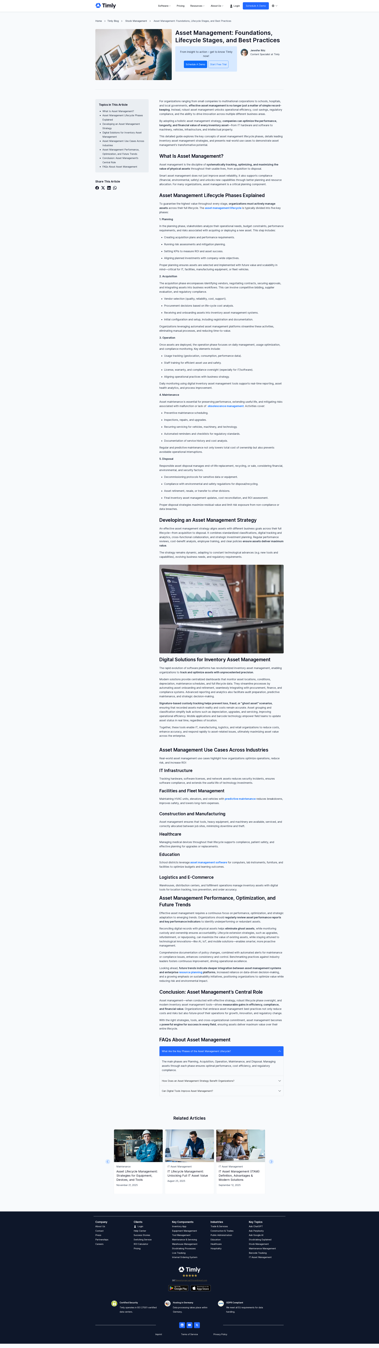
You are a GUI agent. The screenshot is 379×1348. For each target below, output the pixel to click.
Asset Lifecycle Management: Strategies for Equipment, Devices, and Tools (137, 1176)
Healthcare (216, 1244)
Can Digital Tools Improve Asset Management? (187, 1090)
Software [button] (163, 5)
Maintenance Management (262, 1248)
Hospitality (216, 1248)
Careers (99, 1244)
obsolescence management (226, 406)
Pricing (180, 5)
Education (216, 1239)
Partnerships (101, 1239)
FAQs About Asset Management (119, 166)
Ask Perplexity (256, 1230)
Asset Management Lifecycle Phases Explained (122, 117)
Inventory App (179, 1226)
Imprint (158, 1334)
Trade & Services (219, 1226)
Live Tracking (179, 1252)
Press (98, 1235)
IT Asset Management (260, 1257)
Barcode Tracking (258, 1252)
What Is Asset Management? (118, 111)
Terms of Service (189, 1334)
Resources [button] (196, 5)
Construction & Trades (222, 1230)
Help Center (140, 1230)
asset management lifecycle (223, 207)
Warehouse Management (184, 1244)
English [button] (276, 6)
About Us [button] (216, 5)
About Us (100, 1226)
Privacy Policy (220, 1334)
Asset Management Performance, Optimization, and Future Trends (120, 151)
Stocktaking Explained (260, 1239)
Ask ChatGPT (256, 1226)
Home (98, 20)
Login (236, 5)
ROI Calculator (141, 1244)
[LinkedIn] (109, 188)
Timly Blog (113, 20)
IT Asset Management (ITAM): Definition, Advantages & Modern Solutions (239, 1176)
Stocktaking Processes (184, 1248)
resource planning (190, 972)
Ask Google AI (256, 1235)
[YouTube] (189, 1325)
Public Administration (221, 1235)
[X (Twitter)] (103, 188)
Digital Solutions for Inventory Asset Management (122, 134)
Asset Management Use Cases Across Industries (123, 143)
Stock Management (136, 20)
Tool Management (181, 1235)
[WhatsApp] (115, 188)
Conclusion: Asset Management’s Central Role (120, 160)
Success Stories (142, 1235)
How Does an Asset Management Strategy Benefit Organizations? (198, 1080)
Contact (99, 1230)
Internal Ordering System (184, 1257)
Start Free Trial (218, 64)
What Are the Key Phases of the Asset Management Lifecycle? (196, 1051)
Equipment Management (184, 1230)
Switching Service (143, 1239)
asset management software (208, 862)
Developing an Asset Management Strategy (121, 126)
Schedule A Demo (256, 5)
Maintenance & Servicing (184, 1239)
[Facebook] (97, 188)
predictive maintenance (240, 798)
